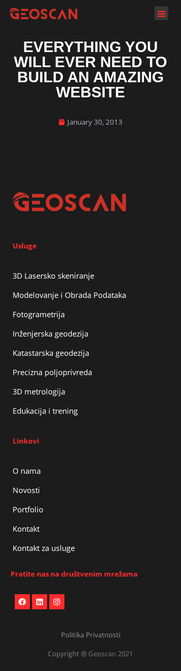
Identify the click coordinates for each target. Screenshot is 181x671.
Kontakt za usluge (44, 548)
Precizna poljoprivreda (52, 372)
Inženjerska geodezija (50, 334)
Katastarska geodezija (51, 353)
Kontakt (26, 529)
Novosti (26, 490)
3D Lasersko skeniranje (53, 276)
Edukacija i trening (45, 411)
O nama (27, 471)
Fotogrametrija (39, 314)
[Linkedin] (39, 601)
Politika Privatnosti (90, 635)
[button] (161, 13)
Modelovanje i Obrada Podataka (69, 295)
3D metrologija (39, 391)
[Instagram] (56, 601)
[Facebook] (22, 601)
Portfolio (28, 509)
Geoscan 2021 (110, 653)
